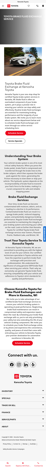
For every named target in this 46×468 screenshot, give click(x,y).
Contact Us (16, 444)
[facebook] (12, 365)
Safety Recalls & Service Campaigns (13, 449)
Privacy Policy (7, 444)
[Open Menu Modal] (3, 6)
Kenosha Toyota (18, 437)
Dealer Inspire (31, 440)
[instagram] (19, 365)
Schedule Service (15, 132)
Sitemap (25, 444)
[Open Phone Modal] (37, 6)
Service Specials (15, 140)
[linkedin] (26, 365)
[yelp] (33, 365)
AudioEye (33, 444)
